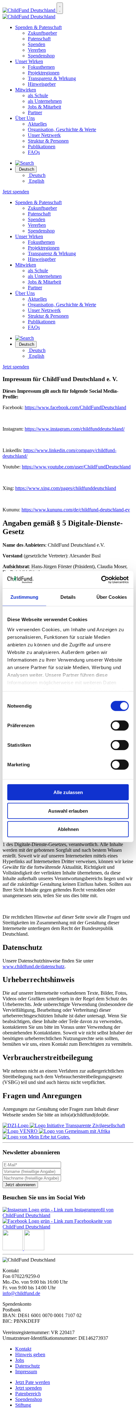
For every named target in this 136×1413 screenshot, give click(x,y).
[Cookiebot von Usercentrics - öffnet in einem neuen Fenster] (101, 579)
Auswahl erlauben (68, 810)
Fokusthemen (41, 67)
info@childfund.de (21, 1293)
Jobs (19, 1360)
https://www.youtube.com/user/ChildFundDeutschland (76, 466)
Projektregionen (43, 72)
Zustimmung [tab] (24, 597)
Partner (35, 112)
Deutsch (37, 175)
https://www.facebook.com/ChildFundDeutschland (75, 407)
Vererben (37, 50)
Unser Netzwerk (44, 135)
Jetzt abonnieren (20, 1184)
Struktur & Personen (48, 141)
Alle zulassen (68, 792)
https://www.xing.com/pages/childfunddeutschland (65, 488)
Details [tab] (68, 597)
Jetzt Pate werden (32, 1382)
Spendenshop (41, 55)
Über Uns (25, 118)
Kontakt (23, 1348)
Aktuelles (37, 124)
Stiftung (23, 1405)
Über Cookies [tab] (111, 597)
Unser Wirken (29, 61)
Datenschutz (27, 1366)
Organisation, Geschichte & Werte (62, 129)
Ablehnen (68, 829)
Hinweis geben (30, 1354)
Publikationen (41, 146)
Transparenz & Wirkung (52, 78)
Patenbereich (28, 1393)
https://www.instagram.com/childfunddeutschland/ (75, 429)
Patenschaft (39, 38)
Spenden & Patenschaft (38, 27)
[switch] (120, 726)
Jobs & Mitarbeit (44, 106)
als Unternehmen (45, 101)
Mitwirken (25, 89)
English (36, 181)
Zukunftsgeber (42, 33)
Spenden (36, 44)
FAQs (34, 152)
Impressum (26, 1371)
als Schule (38, 95)
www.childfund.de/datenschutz (34, 966)
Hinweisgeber (42, 84)
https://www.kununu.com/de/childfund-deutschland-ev (76, 509)
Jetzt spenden (16, 191)
